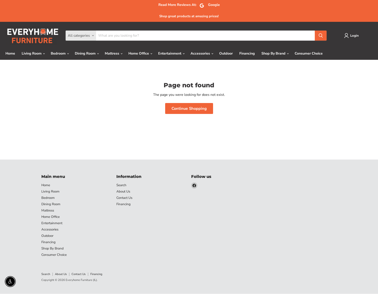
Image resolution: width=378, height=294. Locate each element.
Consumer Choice (309, 53)
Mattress (112, 53)
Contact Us (124, 198)
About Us (123, 191)
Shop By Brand (273, 53)
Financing (247, 53)
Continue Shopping (189, 108)
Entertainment (170, 53)
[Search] (321, 36)
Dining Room (85, 53)
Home (10, 53)
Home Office (139, 53)
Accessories (201, 53)
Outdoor (226, 53)
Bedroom (58, 53)
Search (121, 185)
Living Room (32, 53)
